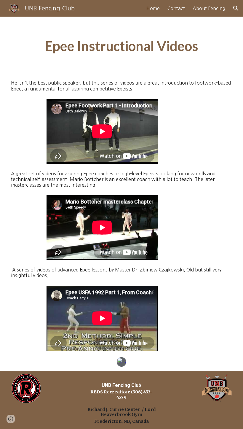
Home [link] (153, 8)
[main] (121, 46)
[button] (236, 8)
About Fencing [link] (209, 8)
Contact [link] (176, 8)
